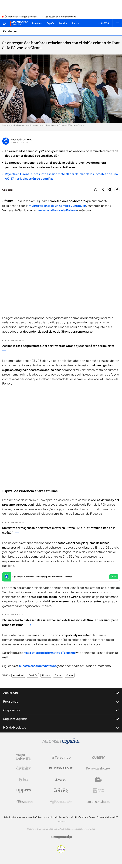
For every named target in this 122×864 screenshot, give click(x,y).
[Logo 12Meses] (98, 790)
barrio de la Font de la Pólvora (57, 210)
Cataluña (33, 675)
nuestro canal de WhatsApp (38, 666)
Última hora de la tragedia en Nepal (21, 17)
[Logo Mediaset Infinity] (23, 757)
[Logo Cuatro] (98, 757)
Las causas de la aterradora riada (60, 17)
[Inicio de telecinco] (4, 23)
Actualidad (18, 675)
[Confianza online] (61, 852)
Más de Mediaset (14, 727)
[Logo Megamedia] (63, 836)
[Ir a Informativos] (19, 23)
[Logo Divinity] (23, 768)
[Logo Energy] (61, 780)
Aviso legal (9, 817)
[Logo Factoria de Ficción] (98, 768)
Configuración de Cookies (67, 817)
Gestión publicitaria (105, 817)
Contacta (61, 821)
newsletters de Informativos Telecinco (50, 652)
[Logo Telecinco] (61, 757)
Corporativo (11, 710)
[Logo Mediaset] (61, 743)
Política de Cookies (87, 817)
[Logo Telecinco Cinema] (61, 790)
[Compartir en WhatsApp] (95, 190)
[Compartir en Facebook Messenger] (110, 190)
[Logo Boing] (23, 780)
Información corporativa (25, 817)
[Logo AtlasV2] (23, 801)
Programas (10, 701)
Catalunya (10, 31)
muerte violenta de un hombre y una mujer (57, 205)
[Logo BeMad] (98, 780)
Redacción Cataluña (21, 139)
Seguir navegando (15, 718)
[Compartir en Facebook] (117, 190)
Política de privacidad (45, 817)
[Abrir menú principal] (117, 23)
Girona (69, 675)
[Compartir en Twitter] (102, 190)
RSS (116, 817)
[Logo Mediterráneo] (98, 801)
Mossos (45, 675)
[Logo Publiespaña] (61, 802)
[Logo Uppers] (23, 791)
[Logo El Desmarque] (60, 768)
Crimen (58, 675)
